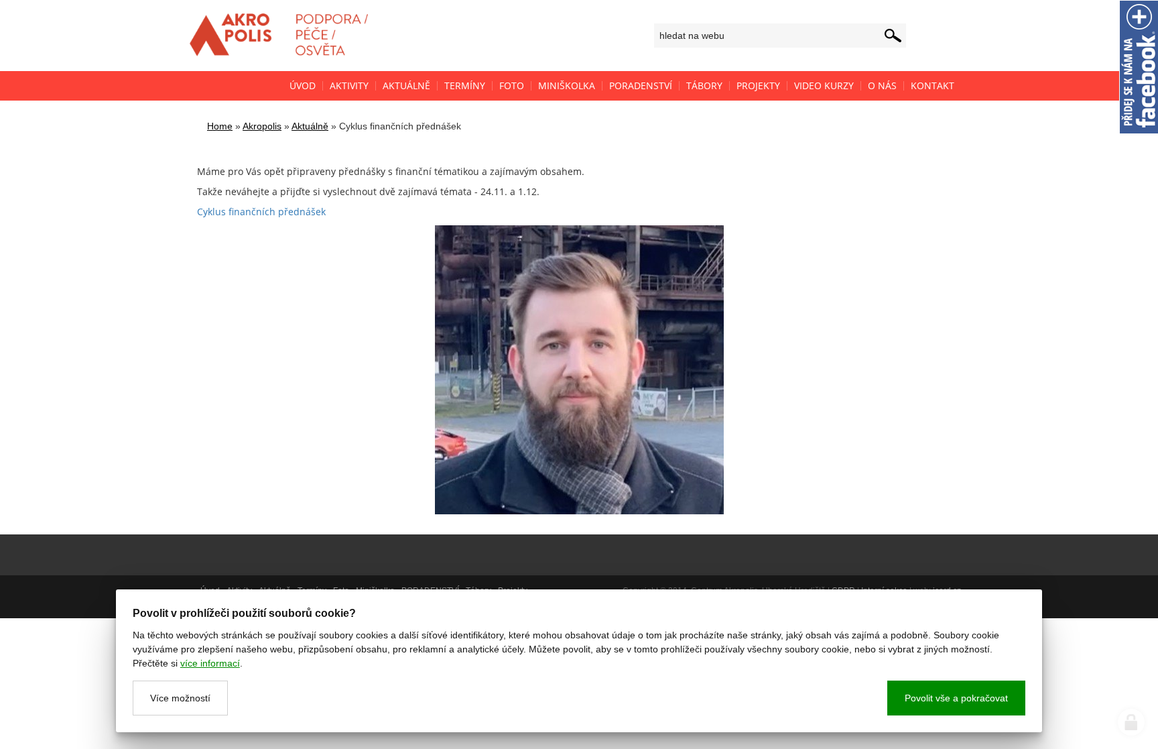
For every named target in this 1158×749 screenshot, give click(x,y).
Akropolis (262, 126)
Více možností (180, 698)
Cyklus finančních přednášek (261, 211)
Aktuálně (310, 126)
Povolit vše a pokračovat (956, 698)
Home (220, 126)
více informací (210, 663)
